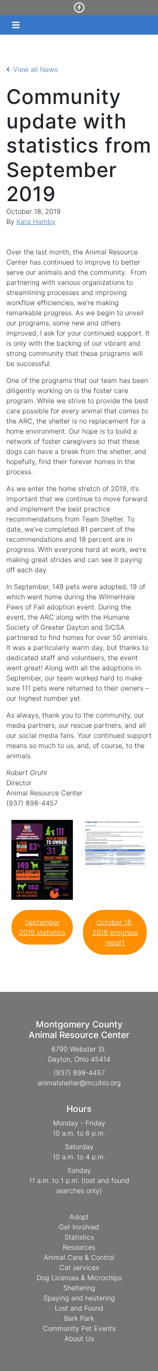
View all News (35, 69)
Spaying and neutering (79, 1298)
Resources (79, 1247)
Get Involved (79, 1227)
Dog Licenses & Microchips (79, 1277)
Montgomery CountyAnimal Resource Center (79, 1029)
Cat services (79, 1267)
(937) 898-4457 (79, 1072)
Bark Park (79, 1318)
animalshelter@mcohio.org (79, 1083)
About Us (79, 1338)
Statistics (79, 1237)
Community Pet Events (79, 1328)
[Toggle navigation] (16, 25)
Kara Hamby (36, 221)
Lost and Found (79, 1308)
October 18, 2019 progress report (115, 932)
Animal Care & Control (79, 1257)
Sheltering (79, 1288)
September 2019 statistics (42, 927)
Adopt (79, 1217)
